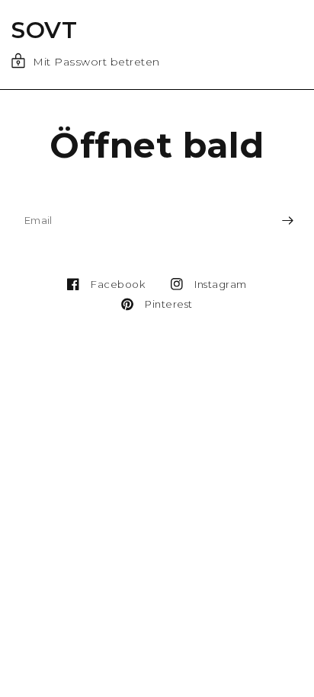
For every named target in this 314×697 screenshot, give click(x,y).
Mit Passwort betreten (96, 62)
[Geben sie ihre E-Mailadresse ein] (287, 220)
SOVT (44, 30)
